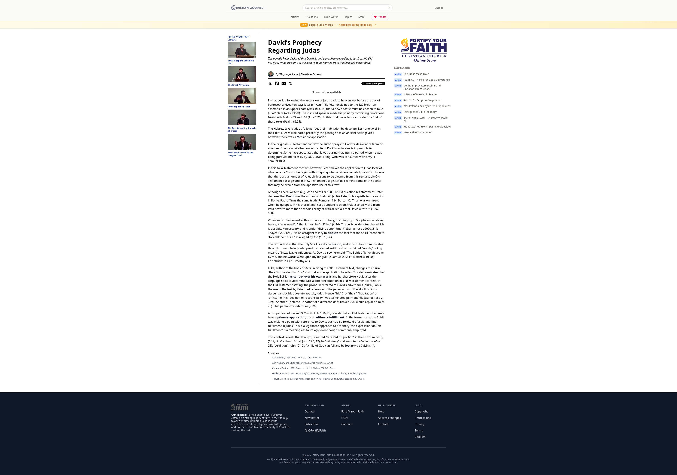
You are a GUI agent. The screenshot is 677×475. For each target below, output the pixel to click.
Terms (419, 430)
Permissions (423, 418)
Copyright (421, 411)
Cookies (420, 437)
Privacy (419, 424)
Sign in (439, 7)
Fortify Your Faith (352, 411)
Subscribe (311, 424)
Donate (382, 16)
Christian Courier (311, 74)
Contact (346, 424)
